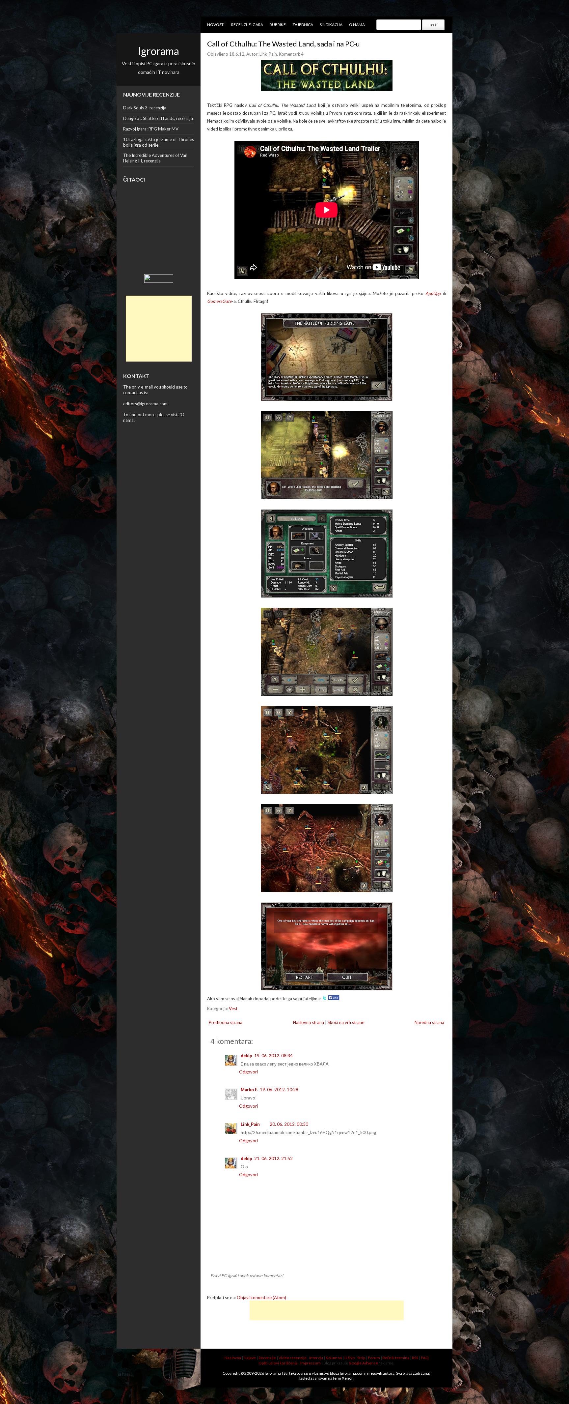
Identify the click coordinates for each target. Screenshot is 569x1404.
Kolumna (334, 1357)
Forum (374, 1357)
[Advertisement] (159, 329)
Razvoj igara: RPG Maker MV (150, 129)
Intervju (316, 1357)
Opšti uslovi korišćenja (278, 1362)
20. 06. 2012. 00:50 (289, 1124)
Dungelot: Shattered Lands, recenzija (158, 118)
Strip (361, 1357)
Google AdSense (363, 1362)
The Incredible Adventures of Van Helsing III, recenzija (155, 158)
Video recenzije (293, 1357)
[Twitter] (324, 998)
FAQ (425, 1357)
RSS (415, 1357)
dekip (246, 1055)
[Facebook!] (333, 998)
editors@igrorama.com (145, 403)
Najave (250, 1357)
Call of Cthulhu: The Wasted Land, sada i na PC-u (283, 43)
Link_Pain (250, 1124)
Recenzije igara (247, 24)
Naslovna (233, 1357)
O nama (357, 24)
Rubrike (278, 24)
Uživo (349, 1357)
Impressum (310, 1362)
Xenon (348, 1378)
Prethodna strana (225, 1022)
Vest (233, 1008)
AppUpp (433, 293)
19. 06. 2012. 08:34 (273, 1055)
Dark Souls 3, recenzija (144, 107)
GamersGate (219, 301)
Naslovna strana (308, 1022)
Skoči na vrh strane (346, 1022)
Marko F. (249, 1089)
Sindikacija (331, 24)
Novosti (216, 24)
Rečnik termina (396, 1357)
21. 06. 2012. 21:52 (273, 1158)
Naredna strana (429, 1022)
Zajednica (302, 24)
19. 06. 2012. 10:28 (279, 1089)
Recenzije (267, 1357)
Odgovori (248, 1071)
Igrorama (158, 50)
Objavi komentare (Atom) (261, 1297)
